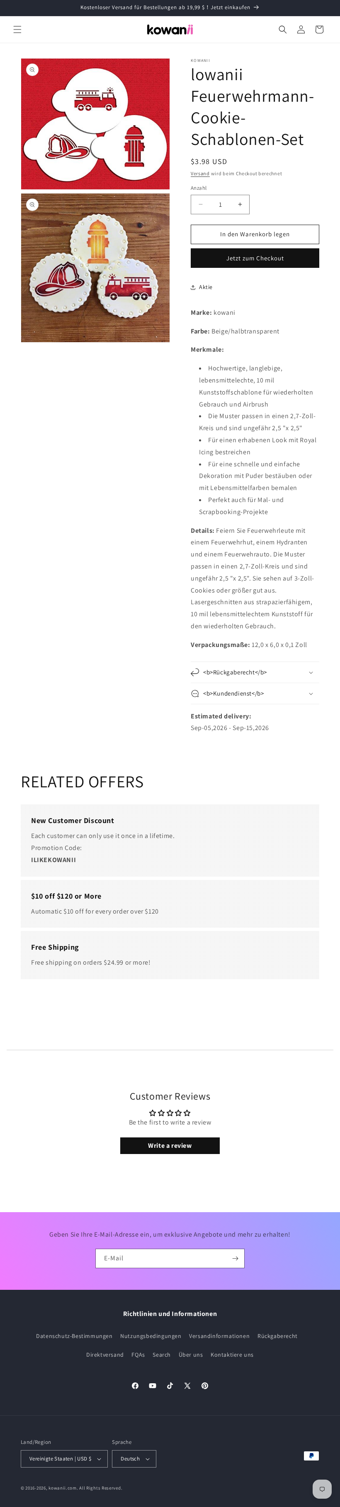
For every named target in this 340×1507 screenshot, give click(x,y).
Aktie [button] (206, 287)
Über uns (191, 1354)
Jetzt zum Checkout (255, 258)
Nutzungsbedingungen (150, 1336)
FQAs (138, 1354)
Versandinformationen (219, 1336)
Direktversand (105, 1354)
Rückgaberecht (277, 1336)
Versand (200, 173)
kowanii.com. (63, 1488)
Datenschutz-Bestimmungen (74, 1336)
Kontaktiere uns (232, 1354)
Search (162, 1354)
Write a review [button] (170, 1145)
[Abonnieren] (235, 1258)
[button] (17, 29)
